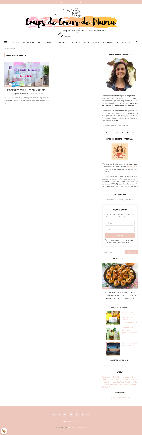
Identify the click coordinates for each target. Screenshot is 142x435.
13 (42, 94)
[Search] (136, 42)
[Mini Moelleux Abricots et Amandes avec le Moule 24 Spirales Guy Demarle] (120, 276)
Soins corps (114, 385)
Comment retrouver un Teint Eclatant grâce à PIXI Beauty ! (129, 330)
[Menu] (5, 42)
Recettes (128, 382)
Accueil (16, 42)
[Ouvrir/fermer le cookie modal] (4, 431)
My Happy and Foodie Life (120, 398)
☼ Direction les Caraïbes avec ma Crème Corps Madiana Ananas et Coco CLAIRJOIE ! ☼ (129, 317)
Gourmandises (108, 380)
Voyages (112, 387)
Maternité (106, 382)
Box (134, 377)
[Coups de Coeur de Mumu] (71, 21)
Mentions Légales (71, 421)
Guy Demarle (131, 166)
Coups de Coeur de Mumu (21, 94)
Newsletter (108, 42)
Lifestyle (74, 42)
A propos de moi (91, 42)
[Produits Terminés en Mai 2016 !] (26, 74)
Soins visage (125, 385)
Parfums (120, 382)
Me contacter (123, 42)
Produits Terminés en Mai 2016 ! (26, 90)
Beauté (50, 42)
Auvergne (106, 377)
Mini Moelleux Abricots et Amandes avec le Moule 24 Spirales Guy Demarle (120, 295)
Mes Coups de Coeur (32, 42)
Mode (61, 42)
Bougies (125, 377)
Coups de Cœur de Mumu (77, 427)
